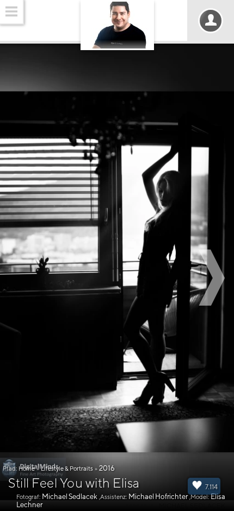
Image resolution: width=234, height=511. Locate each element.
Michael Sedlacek (69, 496)
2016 (107, 468)
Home (27, 468)
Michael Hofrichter (158, 496)
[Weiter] (213, 278)
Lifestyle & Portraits (67, 468)
